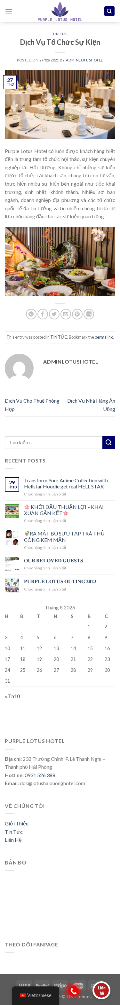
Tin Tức (14, 832)
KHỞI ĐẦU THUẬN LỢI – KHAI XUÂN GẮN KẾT (64, 510)
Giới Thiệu (16, 823)
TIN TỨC (60, 34)
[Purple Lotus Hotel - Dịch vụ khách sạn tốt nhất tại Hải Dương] (60, 11)
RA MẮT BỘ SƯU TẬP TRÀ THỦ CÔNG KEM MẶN (64, 536)
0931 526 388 (40, 775)
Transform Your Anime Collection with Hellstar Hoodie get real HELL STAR (66, 483)
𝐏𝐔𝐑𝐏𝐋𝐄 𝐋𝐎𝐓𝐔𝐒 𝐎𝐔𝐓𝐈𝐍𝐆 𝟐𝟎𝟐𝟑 (60, 581)
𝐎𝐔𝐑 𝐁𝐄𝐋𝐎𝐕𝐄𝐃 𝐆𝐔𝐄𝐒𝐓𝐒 (53, 560)
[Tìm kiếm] (109, 11)
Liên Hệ (13, 840)
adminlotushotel (84, 60)
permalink (104, 337)
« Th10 (12, 696)
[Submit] (108, 442)
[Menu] (8, 11)
